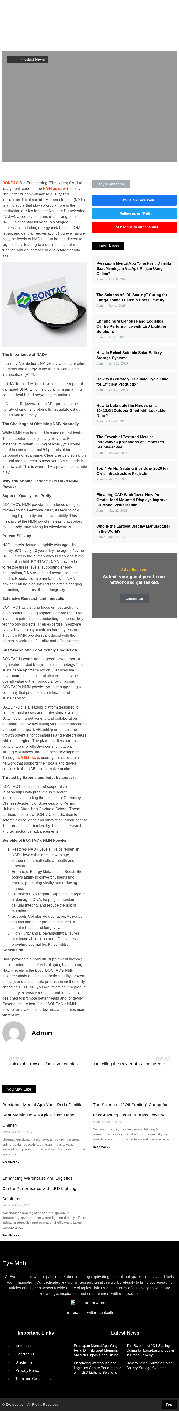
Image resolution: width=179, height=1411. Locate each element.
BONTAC (10, 183)
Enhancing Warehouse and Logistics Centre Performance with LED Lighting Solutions (131, 326)
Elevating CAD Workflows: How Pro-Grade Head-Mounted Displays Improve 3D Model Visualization (132, 500)
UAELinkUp (28, 758)
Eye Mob (14, 1263)
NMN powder (54, 189)
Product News (33, 59)
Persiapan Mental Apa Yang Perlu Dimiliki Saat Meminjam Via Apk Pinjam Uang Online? (133, 268)
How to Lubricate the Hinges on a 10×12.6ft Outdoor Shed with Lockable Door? (130, 410)
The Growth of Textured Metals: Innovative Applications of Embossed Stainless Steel (130, 442)
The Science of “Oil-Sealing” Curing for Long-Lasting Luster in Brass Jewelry (151, 1350)
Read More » (11, 1162)
